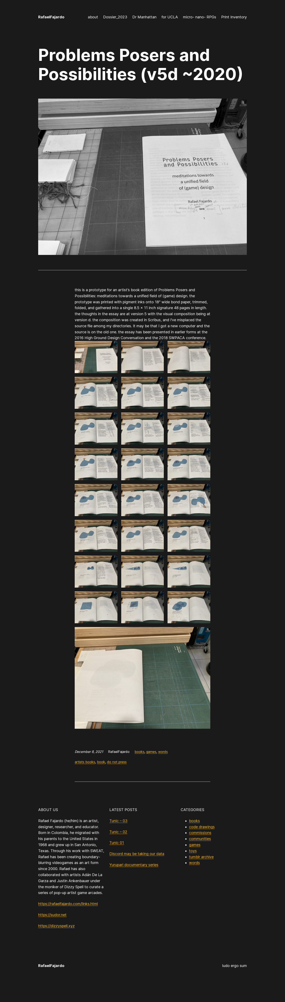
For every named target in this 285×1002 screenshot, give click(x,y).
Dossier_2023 (115, 17)
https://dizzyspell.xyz (56, 926)
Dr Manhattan (144, 17)
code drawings (202, 827)
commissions (200, 832)
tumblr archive (201, 857)
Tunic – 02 (118, 832)
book (101, 762)
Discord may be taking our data (136, 854)
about (93, 17)
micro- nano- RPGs (199, 17)
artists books (85, 762)
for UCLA (169, 17)
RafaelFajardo (51, 17)
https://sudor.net (52, 915)
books (139, 752)
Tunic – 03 (118, 821)
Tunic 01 (116, 842)
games (151, 752)
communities (200, 838)
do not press (117, 762)
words (163, 752)
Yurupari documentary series (133, 865)
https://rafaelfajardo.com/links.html (68, 904)
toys (193, 851)
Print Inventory (234, 17)
